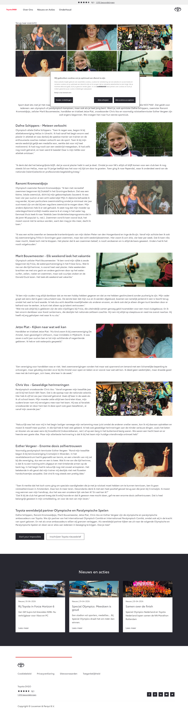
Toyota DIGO (11, 9)
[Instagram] (155, 694)
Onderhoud (65, 9)
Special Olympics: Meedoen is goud (91, 608)
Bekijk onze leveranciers (62, 92)
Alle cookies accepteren (124, 100)
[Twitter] (172, 694)
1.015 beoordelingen (105, 2)
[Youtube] (166, 694)
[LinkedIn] (161, 694)
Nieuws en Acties (46, 9)
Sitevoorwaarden (68, 673)
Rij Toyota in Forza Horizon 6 (36, 606)
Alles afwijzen (103, 100)
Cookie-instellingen (64, 100)
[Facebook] (149, 694)
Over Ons (28, 9)
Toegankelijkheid (91, 673)
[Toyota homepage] (178, 9)
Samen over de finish (139, 606)
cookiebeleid (101, 86)
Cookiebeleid (24, 673)
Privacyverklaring (45, 673)
